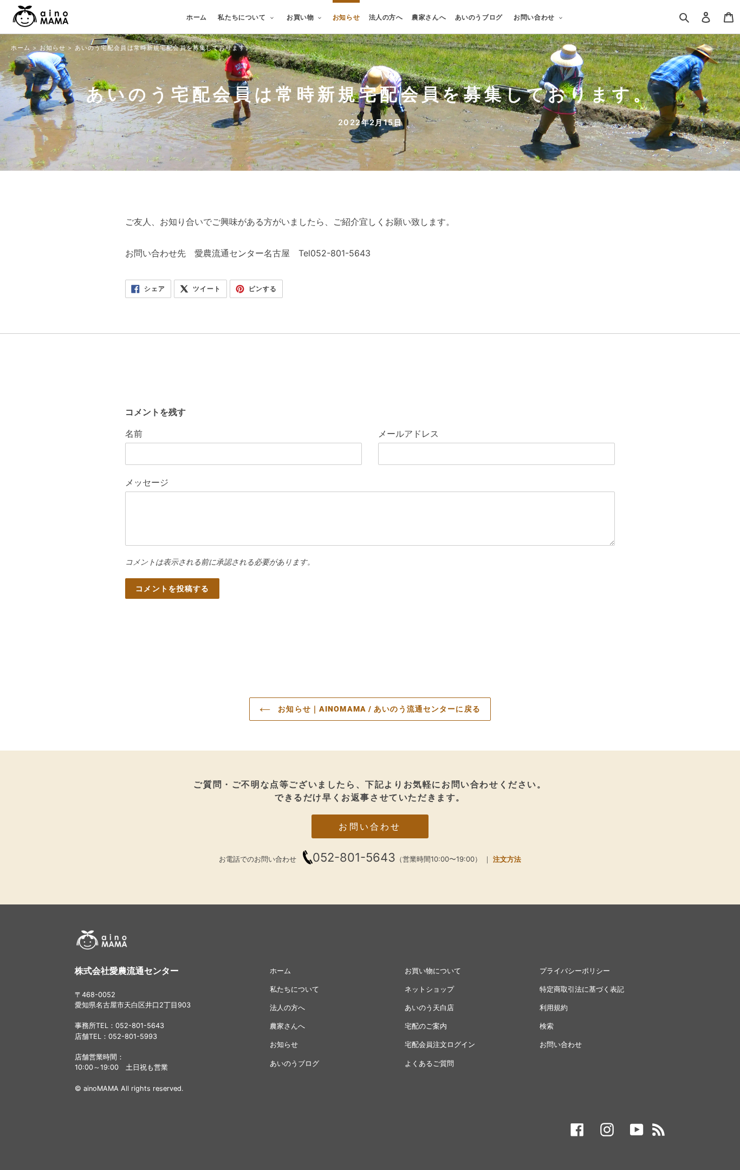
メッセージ (146, 482)
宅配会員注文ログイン (440, 1044)
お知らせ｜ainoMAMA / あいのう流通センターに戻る (378, 708)
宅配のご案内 (426, 1026)
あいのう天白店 (429, 1008)
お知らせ (53, 47)
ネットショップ (429, 989)
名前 (133, 433)
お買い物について (433, 971)
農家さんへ (287, 1026)
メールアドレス (408, 433)
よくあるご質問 (429, 1063)
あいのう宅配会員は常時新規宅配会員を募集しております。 (163, 47)
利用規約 (554, 1008)
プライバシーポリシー (575, 971)
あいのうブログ (294, 1063)
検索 (547, 1026)
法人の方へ (287, 1008)
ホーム (20, 47)
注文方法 (507, 859)
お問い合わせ (370, 826)
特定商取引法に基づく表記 (582, 989)
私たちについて (294, 989)
